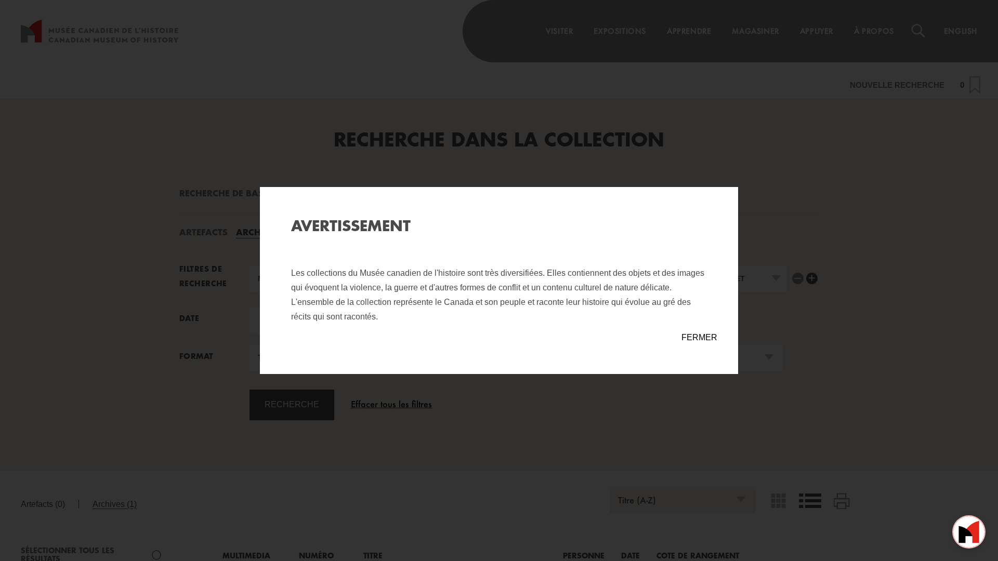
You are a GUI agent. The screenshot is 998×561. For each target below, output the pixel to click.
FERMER (699, 337)
